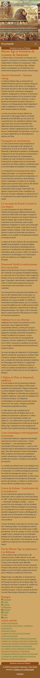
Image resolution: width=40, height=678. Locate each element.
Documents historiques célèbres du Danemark (18, 638)
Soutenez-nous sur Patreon (20, 48)
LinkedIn (6, 605)
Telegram (6, 610)
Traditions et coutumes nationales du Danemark (19, 641)
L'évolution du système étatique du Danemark (18, 656)
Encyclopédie (7, 44)
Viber (5, 615)
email (5, 617)
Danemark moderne (8, 631)
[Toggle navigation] (36, 44)
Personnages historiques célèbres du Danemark (19, 654)
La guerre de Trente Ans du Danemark (15, 633)
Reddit (5, 612)
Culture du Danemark (9, 636)
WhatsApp (7, 607)
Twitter (5, 602)
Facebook (7, 600)
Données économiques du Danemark (15, 651)
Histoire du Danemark (9, 623)
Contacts (20, 674)
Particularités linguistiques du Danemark (16, 646)
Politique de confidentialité (24, 670)
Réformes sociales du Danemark (13, 659)
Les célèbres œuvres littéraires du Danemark (18, 649)
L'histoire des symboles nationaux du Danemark (19, 644)
